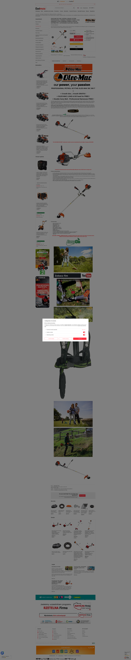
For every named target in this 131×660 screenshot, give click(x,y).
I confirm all (80, 338)
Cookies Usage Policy (68, 324)
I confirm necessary (65, 338)
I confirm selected (51, 338)
